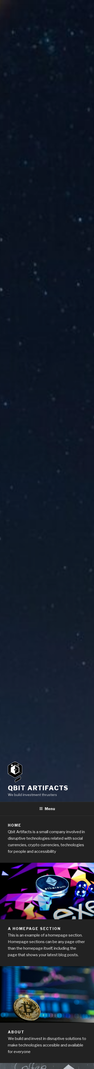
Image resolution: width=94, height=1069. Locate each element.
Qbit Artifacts (38, 788)
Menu (50, 808)
